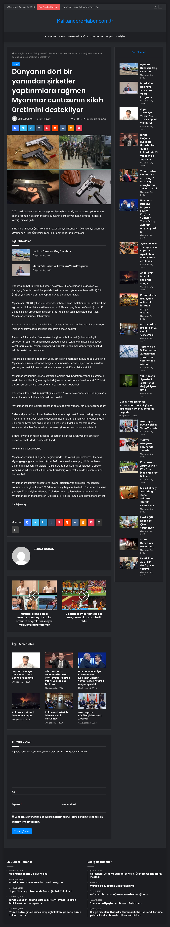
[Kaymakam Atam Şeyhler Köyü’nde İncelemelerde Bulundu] (129, 467)
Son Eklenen (138, 52)
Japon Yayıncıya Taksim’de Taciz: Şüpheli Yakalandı (88, 7)
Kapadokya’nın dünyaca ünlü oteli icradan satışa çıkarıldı (148, 303)
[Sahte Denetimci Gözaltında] (129, 544)
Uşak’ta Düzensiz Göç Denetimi (52, 251)
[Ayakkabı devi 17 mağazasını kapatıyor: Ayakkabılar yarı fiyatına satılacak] (129, 248)
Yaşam (109, 36)
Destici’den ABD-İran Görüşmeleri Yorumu (147, 563)
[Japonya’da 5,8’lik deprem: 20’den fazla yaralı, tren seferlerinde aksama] (129, 351)
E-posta (17, 804)
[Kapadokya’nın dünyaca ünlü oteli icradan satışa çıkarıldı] (129, 299)
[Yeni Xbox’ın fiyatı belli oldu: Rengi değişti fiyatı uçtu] (129, 380)
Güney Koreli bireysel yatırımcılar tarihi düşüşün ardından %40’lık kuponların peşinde (137, 407)
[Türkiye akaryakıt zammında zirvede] (129, 444)
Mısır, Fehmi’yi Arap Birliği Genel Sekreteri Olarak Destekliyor (148, 496)
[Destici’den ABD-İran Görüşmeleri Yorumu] (129, 563)
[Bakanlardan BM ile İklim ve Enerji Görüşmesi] (59, 701)
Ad (14, 791)
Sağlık (85, 36)
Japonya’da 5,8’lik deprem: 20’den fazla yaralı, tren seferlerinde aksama (149, 355)
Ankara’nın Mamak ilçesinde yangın (23, 714)
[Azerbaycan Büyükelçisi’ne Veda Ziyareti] (92, 701)
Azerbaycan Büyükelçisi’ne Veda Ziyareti (90, 715)
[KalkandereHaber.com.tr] (85, 21)
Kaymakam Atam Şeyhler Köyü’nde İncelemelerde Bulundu (149, 469)
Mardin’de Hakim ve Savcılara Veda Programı (60, 266)
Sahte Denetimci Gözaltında (147, 543)
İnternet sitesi (68, 804)
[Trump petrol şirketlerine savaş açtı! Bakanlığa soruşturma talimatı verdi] (129, 175)
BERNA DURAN (25, 119)
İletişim (120, 36)
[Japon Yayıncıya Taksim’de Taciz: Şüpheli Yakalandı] (26, 660)
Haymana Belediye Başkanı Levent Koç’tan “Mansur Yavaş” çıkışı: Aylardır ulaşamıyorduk (91, 678)
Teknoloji (97, 36)
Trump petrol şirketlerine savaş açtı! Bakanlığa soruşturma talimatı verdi (148, 179)
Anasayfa (50, 36)
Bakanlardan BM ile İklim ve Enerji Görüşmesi (56, 715)
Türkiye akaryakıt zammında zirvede (146, 445)
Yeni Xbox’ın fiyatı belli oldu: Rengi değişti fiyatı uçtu (148, 383)
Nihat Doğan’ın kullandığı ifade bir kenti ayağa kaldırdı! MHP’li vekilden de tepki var (57, 678)
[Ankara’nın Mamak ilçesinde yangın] (26, 701)
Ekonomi (73, 36)
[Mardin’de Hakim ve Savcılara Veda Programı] (21, 270)
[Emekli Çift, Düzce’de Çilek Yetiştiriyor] (129, 522)
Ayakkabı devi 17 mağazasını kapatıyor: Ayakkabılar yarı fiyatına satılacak (148, 252)
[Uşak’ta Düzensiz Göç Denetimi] (21, 255)
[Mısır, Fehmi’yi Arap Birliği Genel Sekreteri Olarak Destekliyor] (129, 492)
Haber (62, 36)
